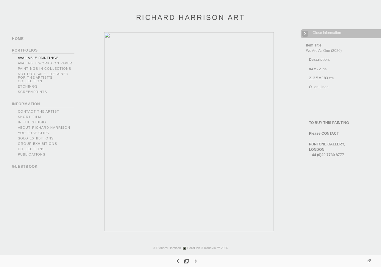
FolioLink (193, 248)
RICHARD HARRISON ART (190, 17)
